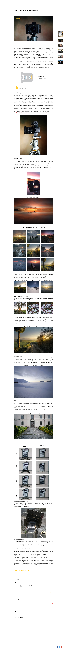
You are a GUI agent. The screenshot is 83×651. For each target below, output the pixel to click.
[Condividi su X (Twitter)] (18, 599)
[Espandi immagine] (19, 236)
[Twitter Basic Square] (59, 647)
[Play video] (33, 183)
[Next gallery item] (51, 382)
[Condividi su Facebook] (14, 599)
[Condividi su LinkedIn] (21, 599)
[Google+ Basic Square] (61, 647)
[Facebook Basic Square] (57, 647)
